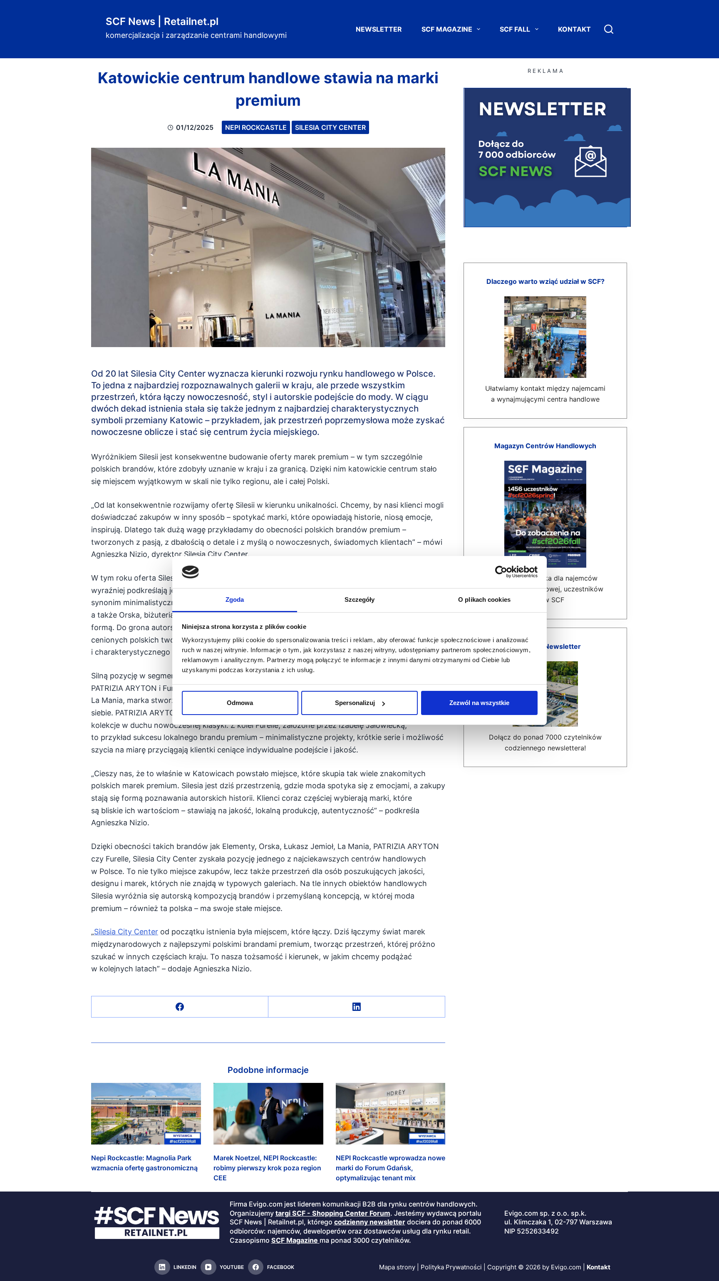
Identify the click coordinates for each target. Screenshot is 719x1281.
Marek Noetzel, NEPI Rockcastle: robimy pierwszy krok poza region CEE (267, 1168)
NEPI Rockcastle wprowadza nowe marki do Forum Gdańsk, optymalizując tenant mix (390, 1168)
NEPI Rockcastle (256, 127)
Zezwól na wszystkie (479, 702)
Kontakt (574, 29)
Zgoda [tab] (235, 599)
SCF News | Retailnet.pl (162, 21)
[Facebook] (180, 1007)
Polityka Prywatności (451, 1267)
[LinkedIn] (356, 1007)
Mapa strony (397, 1267)
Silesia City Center (330, 127)
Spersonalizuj (355, 702)
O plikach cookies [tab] (484, 599)
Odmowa (240, 702)
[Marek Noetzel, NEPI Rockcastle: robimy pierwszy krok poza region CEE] (268, 1113)
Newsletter (379, 29)
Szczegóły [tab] (360, 599)
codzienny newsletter (369, 1222)
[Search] (608, 29)
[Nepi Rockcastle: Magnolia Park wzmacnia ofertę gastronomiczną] (146, 1113)
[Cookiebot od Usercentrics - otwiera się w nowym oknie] (501, 572)
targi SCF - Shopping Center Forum (332, 1213)
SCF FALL (515, 29)
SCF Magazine (446, 29)
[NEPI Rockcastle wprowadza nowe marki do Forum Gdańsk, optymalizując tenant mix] (391, 1113)
